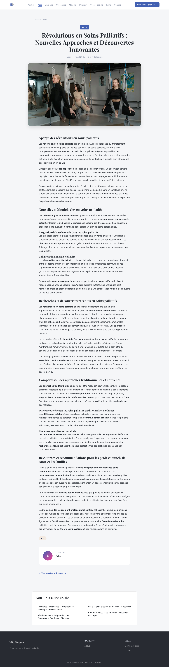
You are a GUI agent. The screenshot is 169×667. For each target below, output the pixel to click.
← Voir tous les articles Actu (52, 573)
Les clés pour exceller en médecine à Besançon (109, 606)
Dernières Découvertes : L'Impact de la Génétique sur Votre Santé (56, 608)
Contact (128, 650)
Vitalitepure (17, 642)
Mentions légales (132, 646)
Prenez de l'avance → (147, 5)
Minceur (82, 5)
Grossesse (61, 5)
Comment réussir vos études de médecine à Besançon (108, 614)
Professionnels (96, 5)
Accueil (31, 5)
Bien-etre (49, 5)
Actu (40, 5)
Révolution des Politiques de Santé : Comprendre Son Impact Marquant (54, 616)
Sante (108, 5)
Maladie (72, 5)
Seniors (117, 5)
